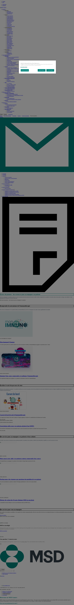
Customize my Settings (24, 70)
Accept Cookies (50, 70)
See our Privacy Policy (24, 67)
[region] (37, 67)
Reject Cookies (41, 70)
